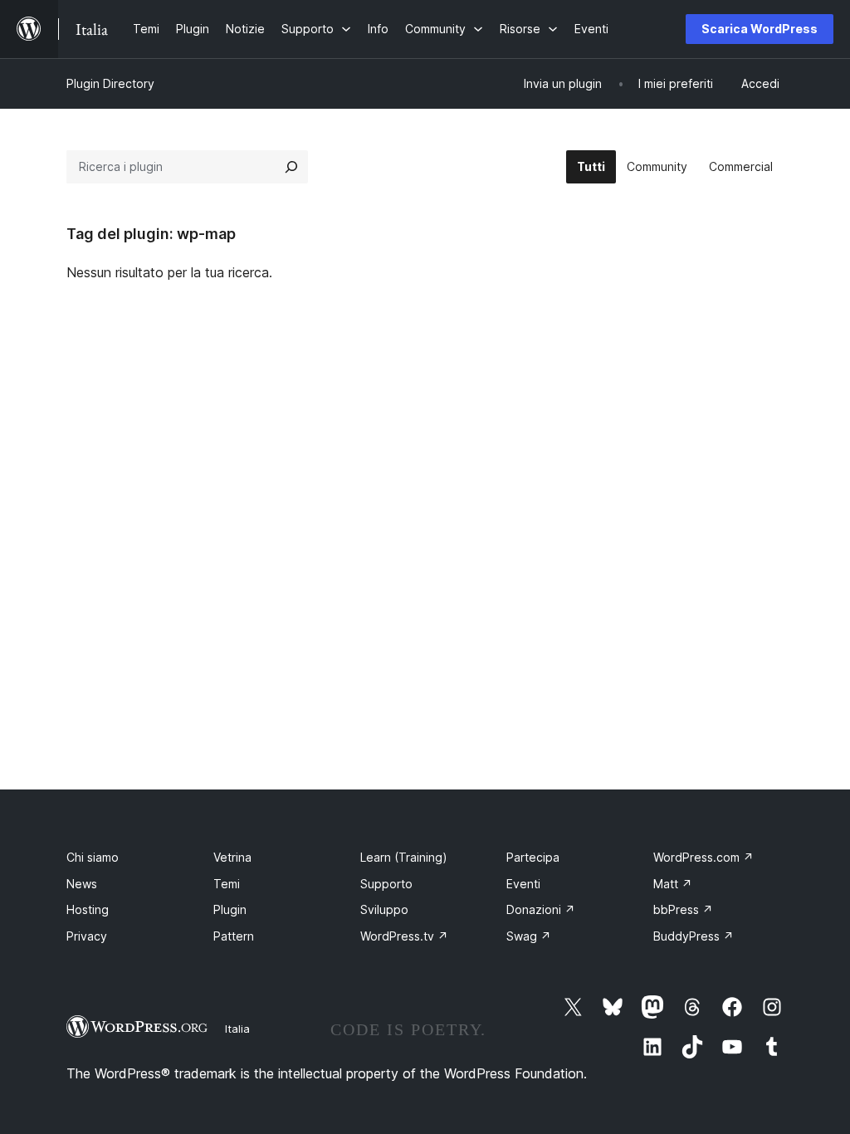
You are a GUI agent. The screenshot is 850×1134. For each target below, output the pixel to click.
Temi (226, 884)
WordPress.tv (404, 936)
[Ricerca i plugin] (291, 166)
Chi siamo (92, 857)
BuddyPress (693, 936)
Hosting (87, 909)
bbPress (683, 909)
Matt (672, 884)
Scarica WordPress (759, 29)
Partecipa (532, 857)
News (81, 884)
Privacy (86, 936)
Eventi (523, 884)
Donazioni (540, 909)
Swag (528, 936)
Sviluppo (384, 909)
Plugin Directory (110, 83)
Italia (237, 1028)
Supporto (386, 884)
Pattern (233, 936)
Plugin (230, 909)
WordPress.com (703, 857)
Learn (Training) (403, 857)
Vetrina (232, 857)
